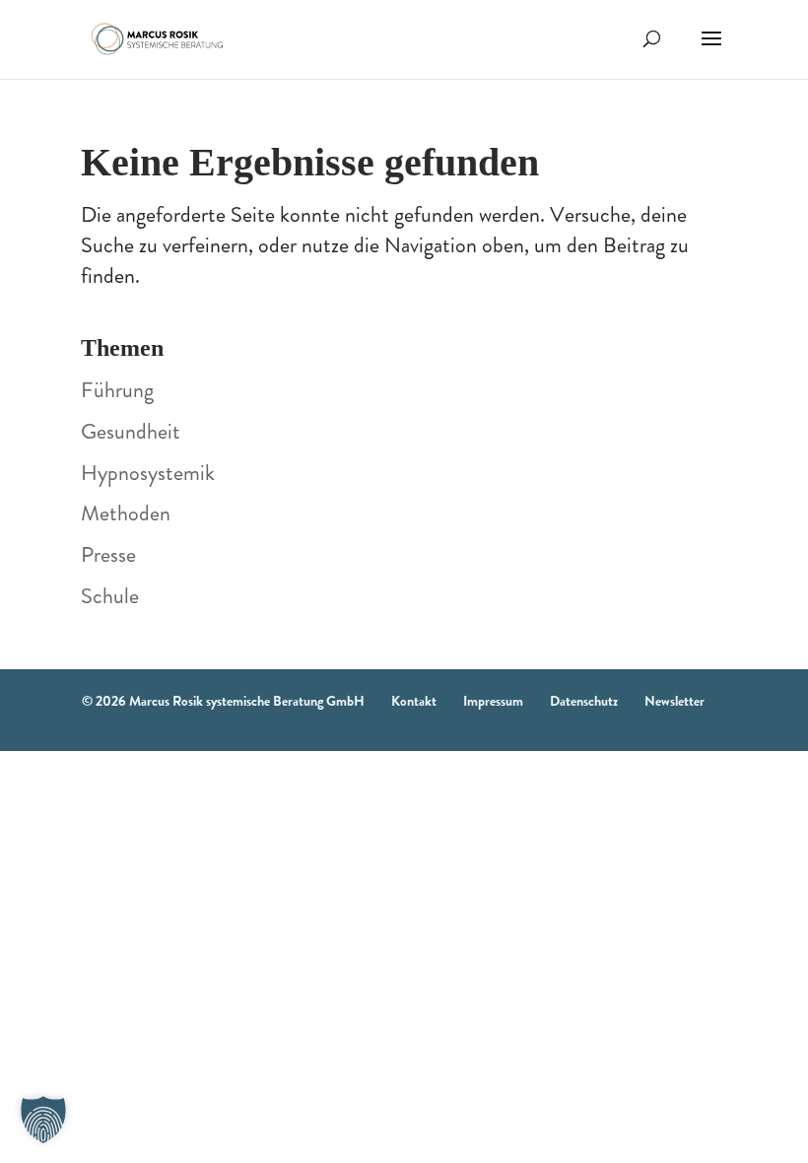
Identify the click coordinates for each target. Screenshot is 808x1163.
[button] (43, 1119)
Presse (108, 554)
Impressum (493, 701)
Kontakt (414, 701)
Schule (110, 596)
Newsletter (674, 701)
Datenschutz (584, 701)
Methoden (125, 513)
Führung (117, 390)
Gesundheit (130, 431)
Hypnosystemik (148, 472)
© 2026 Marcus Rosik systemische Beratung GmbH (223, 701)
